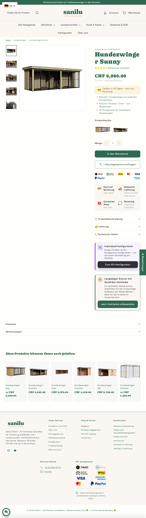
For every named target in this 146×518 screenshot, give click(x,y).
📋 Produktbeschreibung (109, 219)
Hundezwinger (20, 40)
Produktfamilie (103, 120)
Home (8, 40)
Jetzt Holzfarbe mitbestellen (118, 304)
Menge (98, 143)
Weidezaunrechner (57, 438)
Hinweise (11, 324)
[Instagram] (8, 450)
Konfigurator (65, 32)
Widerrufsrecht (120, 436)
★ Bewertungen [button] (142, 262)
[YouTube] (15, 450)
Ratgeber (85, 426)
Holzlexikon (86, 438)
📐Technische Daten (106, 234)
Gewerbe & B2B (119, 24)
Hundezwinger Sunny (38, 40)
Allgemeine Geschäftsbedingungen (124, 431)
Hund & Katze (94, 24)
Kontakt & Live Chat (57, 426)
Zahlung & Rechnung (122, 448)
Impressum (118, 440)
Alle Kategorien (27, 24)
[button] (101, 68)
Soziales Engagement (91, 430)
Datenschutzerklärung (123, 426)
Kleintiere (47, 24)
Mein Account (54, 449)
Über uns (83, 32)
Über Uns (52, 430)
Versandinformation (113, 80)
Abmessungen (14, 331)
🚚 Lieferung (102, 226)
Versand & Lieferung (122, 444)
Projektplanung (55, 445)
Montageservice (55, 434)
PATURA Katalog (88, 434)
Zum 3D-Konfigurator (117, 264)
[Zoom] (52, 78)
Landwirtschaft (69, 24)
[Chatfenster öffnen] (6, 512)
